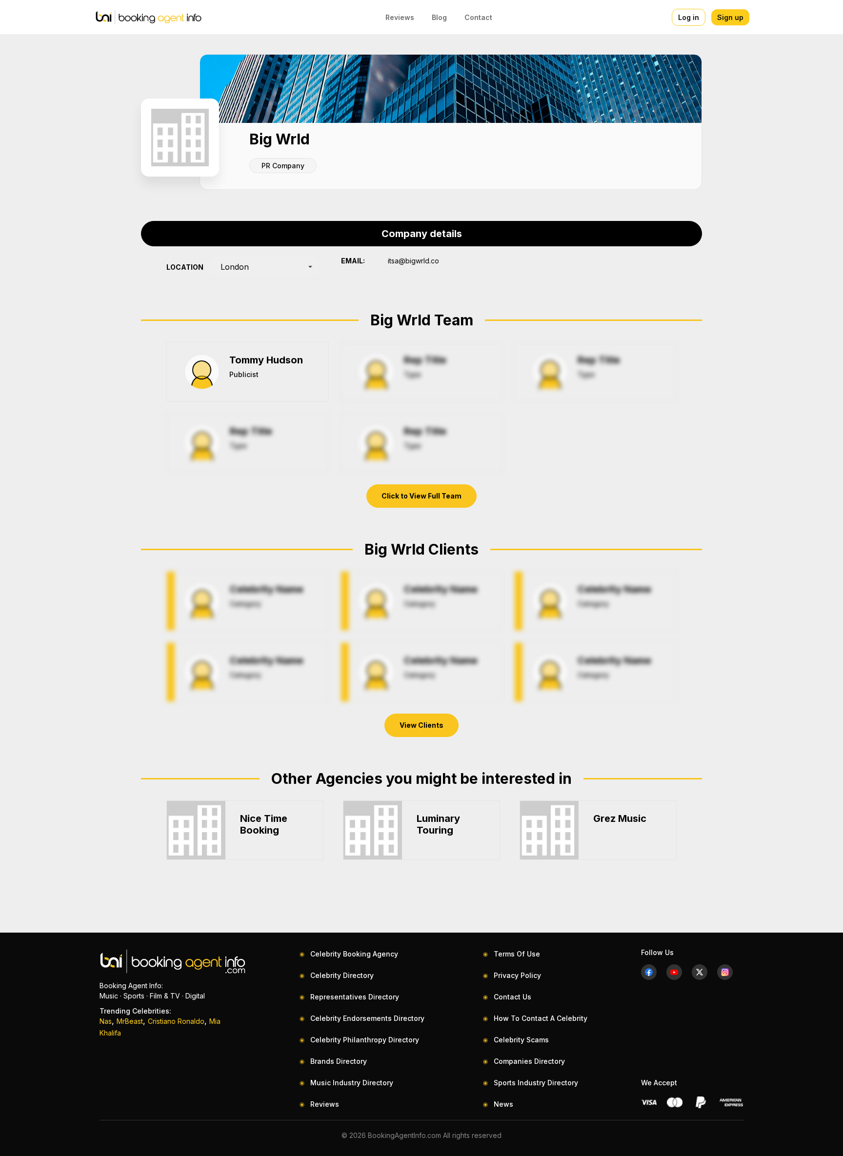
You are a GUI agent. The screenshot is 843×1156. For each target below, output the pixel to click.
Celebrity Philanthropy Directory (364, 1040)
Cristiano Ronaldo (176, 1021)
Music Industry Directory (351, 1082)
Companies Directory (529, 1061)
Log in (688, 17)
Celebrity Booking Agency (354, 954)
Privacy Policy (517, 975)
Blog (439, 17)
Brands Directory (338, 1061)
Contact (478, 17)
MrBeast (130, 1021)
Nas (106, 1021)
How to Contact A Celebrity (540, 1018)
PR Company (282, 165)
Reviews (399, 17)
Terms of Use (517, 954)
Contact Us (512, 997)
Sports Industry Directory (536, 1082)
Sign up (730, 17)
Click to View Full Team (421, 496)
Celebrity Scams (521, 1040)
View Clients (421, 725)
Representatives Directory (354, 997)
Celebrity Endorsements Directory (367, 1018)
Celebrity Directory (342, 975)
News (503, 1104)
